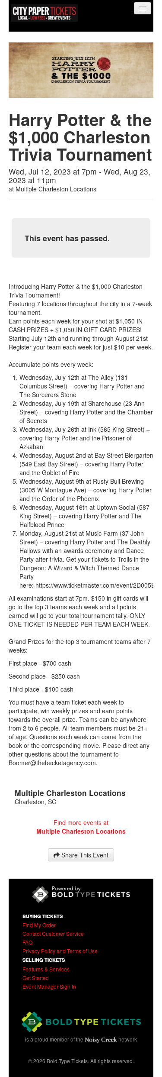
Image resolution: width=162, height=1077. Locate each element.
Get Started (35, 977)
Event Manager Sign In (49, 986)
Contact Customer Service (53, 933)
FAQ (27, 942)
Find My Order (39, 924)
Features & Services (46, 969)
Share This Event (84, 855)
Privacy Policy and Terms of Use (60, 950)
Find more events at (81, 826)
